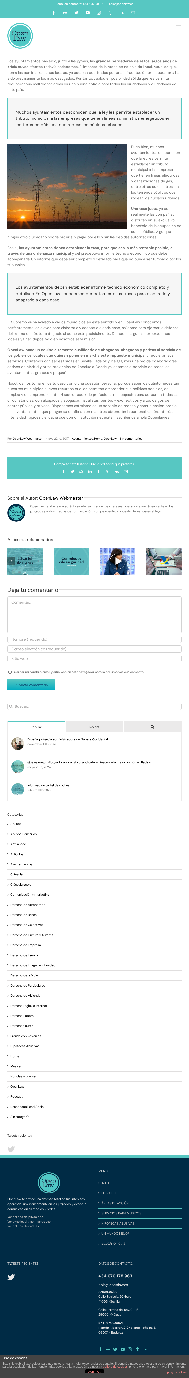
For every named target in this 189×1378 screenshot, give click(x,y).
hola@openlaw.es (121, 4)
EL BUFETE (109, 1193)
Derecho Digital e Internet (28, 1006)
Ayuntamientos (82, 439)
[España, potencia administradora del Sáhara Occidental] (17, 740)
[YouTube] (123, 1349)
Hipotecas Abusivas (25, 1046)
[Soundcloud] (145, 1349)
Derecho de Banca (23, 915)
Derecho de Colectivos (27, 925)
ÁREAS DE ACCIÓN (115, 1203)
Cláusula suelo (20, 884)
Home (98, 439)
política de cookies (115, 1366)
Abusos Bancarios (23, 834)
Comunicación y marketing (29, 894)
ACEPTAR (94, 1371)
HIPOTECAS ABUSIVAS (118, 1223)
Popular (36, 727)
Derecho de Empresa (25, 945)
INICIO (105, 1183)
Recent (94, 727)
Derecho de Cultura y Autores (31, 935)
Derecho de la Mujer (24, 975)
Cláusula (16, 874)
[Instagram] (130, 1349)
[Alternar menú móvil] (179, 25)
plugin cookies (177, 1372)
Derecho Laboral (22, 1016)
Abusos (16, 824)
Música (15, 1066)
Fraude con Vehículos (25, 1036)
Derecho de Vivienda (25, 995)
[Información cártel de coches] (17, 785)
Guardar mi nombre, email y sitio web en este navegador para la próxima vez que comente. (78, 672)
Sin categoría (19, 1117)
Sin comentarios (131, 439)
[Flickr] (108, 1349)
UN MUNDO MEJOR (115, 1233)
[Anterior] (11, 561)
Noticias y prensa (23, 1076)
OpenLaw (110, 439)
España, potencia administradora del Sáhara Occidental (67, 739)
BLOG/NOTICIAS (113, 1244)
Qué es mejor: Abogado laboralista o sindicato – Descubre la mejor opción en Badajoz (90, 762)
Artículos (17, 854)
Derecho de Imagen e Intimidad (32, 965)
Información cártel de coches (48, 785)
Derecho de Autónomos (27, 905)
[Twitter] (115, 1349)
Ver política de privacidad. (25, 1217)
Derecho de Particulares (27, 985)
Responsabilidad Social (27, 1107)
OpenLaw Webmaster (28, 439)
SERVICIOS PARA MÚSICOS (121, 1213)
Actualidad (18, 844)
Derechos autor (21, 1026)
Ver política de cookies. (23, 1226)
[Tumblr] (137, 1349)
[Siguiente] (178, 561)
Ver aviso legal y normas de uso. (29, 1222)
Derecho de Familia (24, 955)
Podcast (16, 1096)
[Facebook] (100, 1349)
